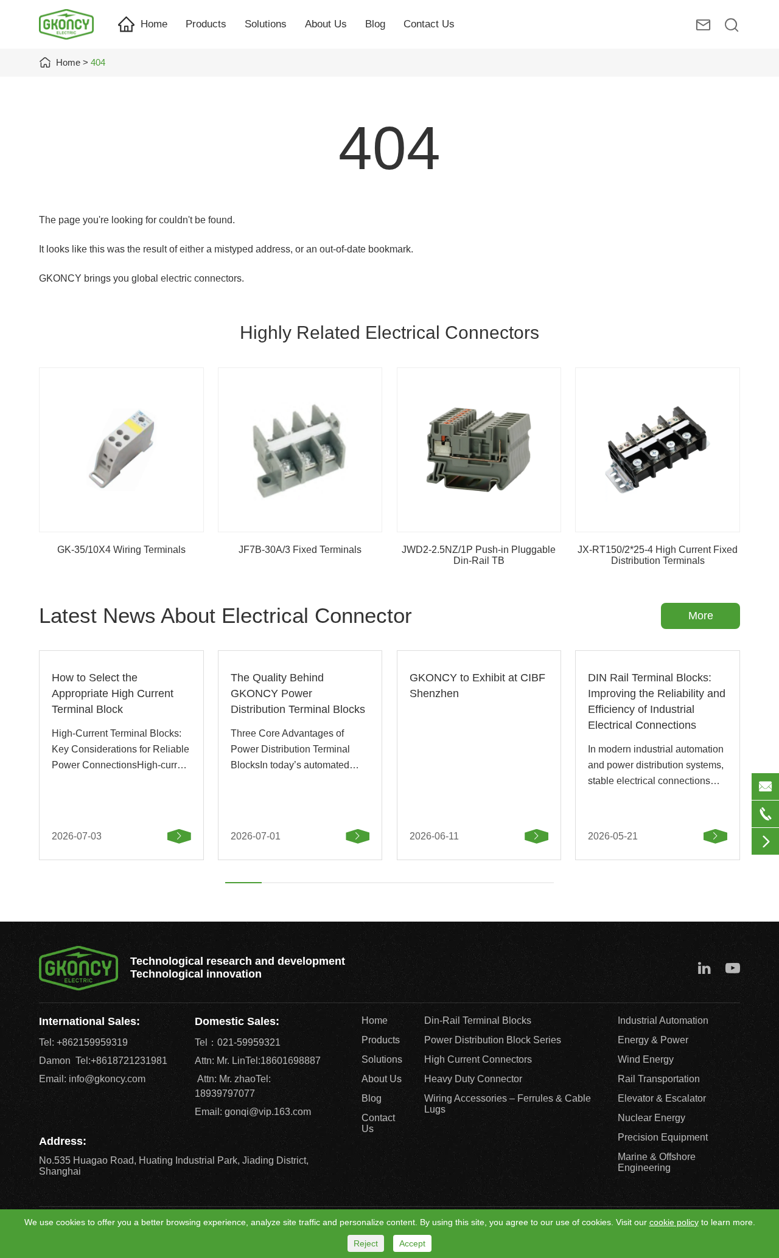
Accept (412, 1243)
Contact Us (429, 24)
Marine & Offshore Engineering (657, 1162)
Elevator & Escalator (662, 1098)
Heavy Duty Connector (473, 1079)
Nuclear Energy (651, 1118)
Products (206, 24)
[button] (243, 882)
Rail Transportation (659, 1079)
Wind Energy (646, 1059)
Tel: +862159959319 (83, 1042)
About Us (326, 24)
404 (98, 62)
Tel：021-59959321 (238, 1042)
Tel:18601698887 (283, 1060)
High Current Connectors (478, 1059)
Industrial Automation (663, 1020)
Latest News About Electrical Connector (225, 615)
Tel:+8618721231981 (121, 1060)
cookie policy (674, 1222)
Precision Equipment (663, 1137)
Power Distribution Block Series (492, 1040)
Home (154, 24)
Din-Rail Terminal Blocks (477, 1020)
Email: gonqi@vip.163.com (253, 1112)
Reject (366, 1243)
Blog (375, 24)
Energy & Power (653, 1040)
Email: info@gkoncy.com (92, 1079)
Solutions (266, 24)
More (700, 616)
